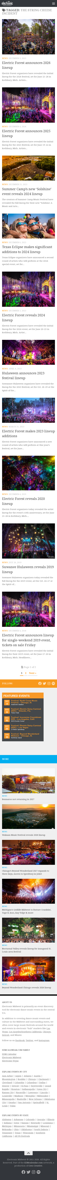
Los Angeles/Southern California (25, 1031)
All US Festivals (22, 1136)
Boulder (22, 1079)
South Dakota (41, 1129)
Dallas (42, 1082)
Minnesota (19, 1126)
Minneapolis (8, 1099)
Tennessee (7, 1133)
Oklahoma (26, 1129)
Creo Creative (35, 1165)
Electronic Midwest (11, 1057)
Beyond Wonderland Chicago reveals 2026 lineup (26, 987)
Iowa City (42, 1089)
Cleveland (7, 1082)
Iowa (16, 1123)
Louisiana (48, 1123)
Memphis (30, 1096)
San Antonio (24, 1102)
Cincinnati (43, 1079)
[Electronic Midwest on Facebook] (40, 683)
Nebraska (7, 1129)
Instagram (44, 1040)
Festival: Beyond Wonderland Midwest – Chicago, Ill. (25, 735)
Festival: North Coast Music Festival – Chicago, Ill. (24, 702)
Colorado (30, 1119)
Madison (18, 1096)
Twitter (29, 1040)
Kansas (25, 1123)
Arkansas (18, 1119)
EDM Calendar (9, 1054)
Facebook (20, 1040)
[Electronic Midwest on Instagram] (48, 683)
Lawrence (33, 1092)
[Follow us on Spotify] (53, 683)
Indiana (8, 1123)
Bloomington (8, 1079)
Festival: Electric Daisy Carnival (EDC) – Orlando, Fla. (26, 710)
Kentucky (35, 1123)
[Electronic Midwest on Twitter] (44, 683)
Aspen (18, 1076)
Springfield (38, 1102)
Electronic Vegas (10, 1061)
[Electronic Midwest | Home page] (9, 3)
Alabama (6, 1119)
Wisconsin (28, 1133)
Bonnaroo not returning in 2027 (18, 799)
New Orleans (35, 1099)
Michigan (7, 1126)
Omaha (12, 1102)
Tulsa (12, 1106)
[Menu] (53, 3)
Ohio (16, 1129)
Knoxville (21, 1092)
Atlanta (28, 1076)
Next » (32, 673)
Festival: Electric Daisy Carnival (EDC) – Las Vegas (26, 727)
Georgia (41, 1119)
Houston (15, 1089)
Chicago (47, 1031)
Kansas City (8, 1092)
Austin (37, 1076)
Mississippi (32, 1126)
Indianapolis (28, 1089)
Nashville (22, 1099)
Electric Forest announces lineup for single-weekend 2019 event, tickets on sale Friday (28, 640)
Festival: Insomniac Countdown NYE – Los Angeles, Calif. (26, 718)
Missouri (45, 1126)
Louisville (7, 1096)
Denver (5, 1086)
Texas (18, 1133)
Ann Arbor (7, 1076)
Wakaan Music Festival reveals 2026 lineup (23, 835)
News (5, 58)
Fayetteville (36, 1086)
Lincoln (44, 1092)
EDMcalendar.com (33, 1162)
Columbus (32, 1082)
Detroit (5, 1035)
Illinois (50, 1119)
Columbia (19, 1082)
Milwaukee (42, 1096)
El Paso (24, 1086)
